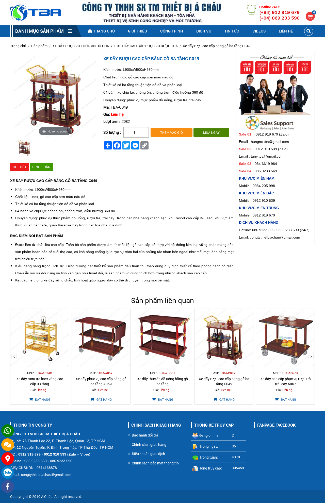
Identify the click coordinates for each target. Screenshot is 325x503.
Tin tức (231, 30)
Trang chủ (103, 30)
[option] (24, 148)
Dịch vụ (203, 30)
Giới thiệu (137, 30)
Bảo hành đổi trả (145, 435)
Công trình (171, 30)
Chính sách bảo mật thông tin (155, 463)
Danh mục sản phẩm (41, 31)
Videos (259, 30)
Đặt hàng (42, 399)
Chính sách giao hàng (149, 444)
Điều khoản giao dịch (148, 453)
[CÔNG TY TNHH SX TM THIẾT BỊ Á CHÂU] (35, 12)
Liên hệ (286, 30)
